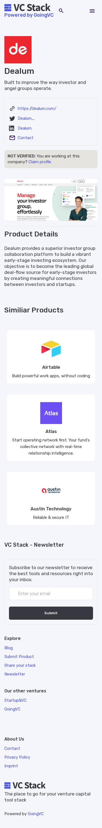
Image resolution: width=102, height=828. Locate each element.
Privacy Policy (17, 757)
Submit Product (19, 656)
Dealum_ (26, 118)
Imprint (11, 765)
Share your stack (20, 665)
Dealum (25, 128)
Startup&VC (15, 700)
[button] (92, 10)
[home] (29, 8)
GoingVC (36, 813)
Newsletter (14, 674)
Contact (25, 137)
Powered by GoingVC (29, 15)
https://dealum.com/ (37, 108)
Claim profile (40, 161)
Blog (8, 647)
